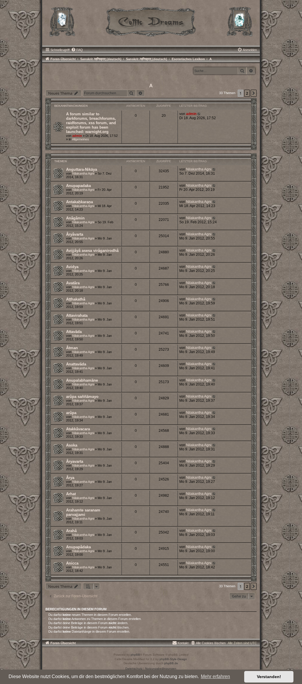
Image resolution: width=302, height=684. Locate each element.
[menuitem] (77, 49)
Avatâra (73, 283)
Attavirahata (77, 315)
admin (77, 135)
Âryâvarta (74, 234)
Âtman (72, 348)
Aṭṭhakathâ (75, 299)
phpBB (135, 654)
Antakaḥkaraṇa (79, 202)
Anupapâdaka (78, 547)
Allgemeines (80, 139)
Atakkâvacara (78, 429)
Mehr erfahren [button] (215, 676)
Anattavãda (76, 364)
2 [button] (247, 93)
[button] (254, 93)
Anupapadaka (78, 185)
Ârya (70, 477)
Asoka (71, 445)
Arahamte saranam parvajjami (83, 512)
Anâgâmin (75, 218)
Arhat (71, 494)
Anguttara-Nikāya (81, 169)
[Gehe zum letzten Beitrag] (199, 114)
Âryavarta (74, 461)
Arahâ (71, 531)
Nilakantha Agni (83, 173)
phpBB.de (171, 663)
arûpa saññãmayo (82, 396)
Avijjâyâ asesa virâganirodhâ (92, 250)
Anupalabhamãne (82, 380)
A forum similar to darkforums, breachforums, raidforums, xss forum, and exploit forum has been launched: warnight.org (91, 123)
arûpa (71, 413)
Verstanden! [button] (269, 676)
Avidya (72, 267)
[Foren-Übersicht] (151, 21)
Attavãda (74, 331)
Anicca (72, 563)
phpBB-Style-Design (173, 659)
